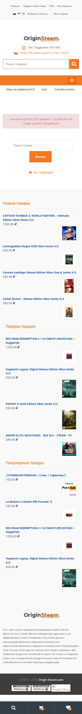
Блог (44, 89)
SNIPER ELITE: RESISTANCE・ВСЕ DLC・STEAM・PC (39, 435)
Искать (40, 157)
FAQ (51, 6)
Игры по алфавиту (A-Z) (20, 89)
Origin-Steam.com (51, 680)
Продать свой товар (34, 6)
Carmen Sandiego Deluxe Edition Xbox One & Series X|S (39, 272)
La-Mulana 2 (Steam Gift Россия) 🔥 (29, 501)
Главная (15, 6)
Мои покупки (61, 13)
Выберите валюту (38, 13)
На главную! (42, 172)
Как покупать (64, 6)
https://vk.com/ (44, 52)
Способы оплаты (64, 89)
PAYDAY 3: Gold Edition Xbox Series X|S (32, 404)
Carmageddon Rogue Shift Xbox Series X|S (31, 246)
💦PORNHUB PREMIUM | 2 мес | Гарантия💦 (36, 475)
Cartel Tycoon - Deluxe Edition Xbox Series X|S (33, 299)
